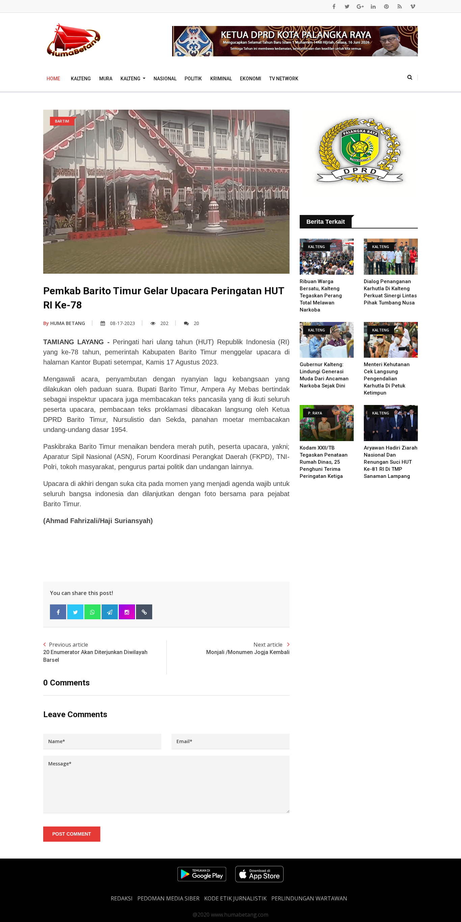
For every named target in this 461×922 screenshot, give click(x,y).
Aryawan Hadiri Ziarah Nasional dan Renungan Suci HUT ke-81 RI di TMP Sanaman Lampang (390, 462)
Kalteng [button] (130, 78)
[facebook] (334, 6)
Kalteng (81, 78)
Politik (193, 78)
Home (53, 78)
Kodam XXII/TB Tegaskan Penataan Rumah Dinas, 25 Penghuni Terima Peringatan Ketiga (324, 462)
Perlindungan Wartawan (309, 898)
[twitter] (347, 6)
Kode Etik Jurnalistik (235, 898)
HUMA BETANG (64, 323)
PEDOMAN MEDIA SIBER (168, 898)
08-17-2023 (122, 323)
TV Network (283, 78)
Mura (105, 78)
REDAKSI (122, 898)
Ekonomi (250, 78)
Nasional (165, 78)
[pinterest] (386, 6)
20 (196, 323)
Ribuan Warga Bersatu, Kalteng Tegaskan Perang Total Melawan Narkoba (321, 295)
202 (164, 323)
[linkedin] (373, 6)
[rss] (400, 6)
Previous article (95, 652)
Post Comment (71, 834)
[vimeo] (413, 6)
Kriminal (221, 78)
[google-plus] (360, 6)
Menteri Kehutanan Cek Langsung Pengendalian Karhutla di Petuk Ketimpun (387, 378)
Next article (248, 648)
